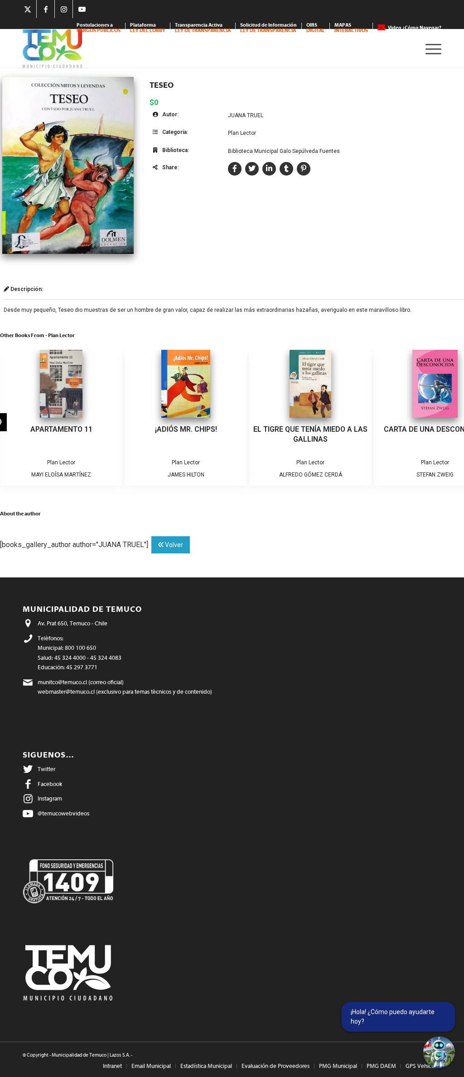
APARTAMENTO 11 (61, 429)
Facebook (50, 784)
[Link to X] (27, 9)
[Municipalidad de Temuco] (52, 48)
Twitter (46, 769)
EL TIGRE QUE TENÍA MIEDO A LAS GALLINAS (310, 434)
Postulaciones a (99, 27)
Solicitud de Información (268, 27)
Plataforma (147, 27)
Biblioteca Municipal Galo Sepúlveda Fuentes (284, 151)
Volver (173, 544)
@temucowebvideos (63, 813)
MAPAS (351, 27)
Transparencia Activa (203, 27)
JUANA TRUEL (245, 115)
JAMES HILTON (186, 475)
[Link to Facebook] (45, 9)
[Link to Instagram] (63, 9)
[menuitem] (99, 28)
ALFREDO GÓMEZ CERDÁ (310, 475)
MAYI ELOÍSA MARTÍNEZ (61, 475)
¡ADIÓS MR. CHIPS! (186, 429)
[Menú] (430, 48)
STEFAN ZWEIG (435, 475)
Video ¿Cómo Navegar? (414, 28)
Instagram (50, 798)
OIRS (315, 27)
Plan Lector (242, 133)
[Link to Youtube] (82, 9)
